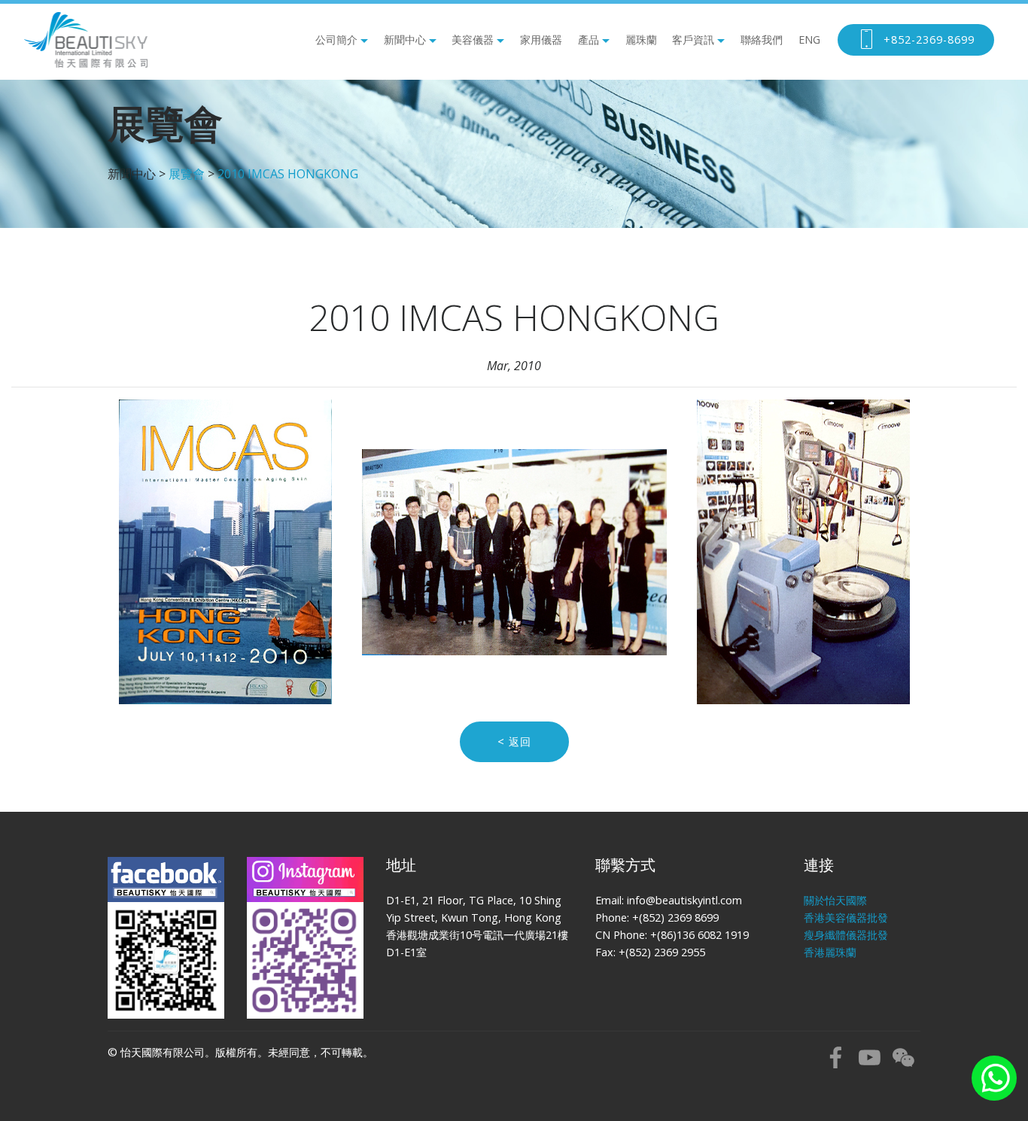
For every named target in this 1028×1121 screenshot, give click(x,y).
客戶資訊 (693, 39)
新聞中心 (405, 39)
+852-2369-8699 (929, 39)
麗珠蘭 (641, 39)
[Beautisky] (86, 40)
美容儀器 (473, 39)
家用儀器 (541, 39)
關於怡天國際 (835, 900)
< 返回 (514, 741)
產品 (588, 39)
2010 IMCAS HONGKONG (287, 174)
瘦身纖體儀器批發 (846, 935)
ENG (809, 39)
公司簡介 (336, 39)
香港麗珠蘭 (830, 952)
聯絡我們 (762, 39)
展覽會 (187, 174)
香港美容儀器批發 (846, 917)
